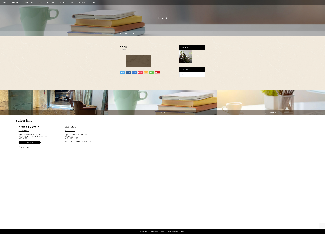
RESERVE (82, 2)
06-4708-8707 (70, 131)
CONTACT (93, 2)
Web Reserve (29, 142)
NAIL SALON (29, 2)
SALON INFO (51, 2)
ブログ (183, 74)
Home (5, 2)
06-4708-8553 (24, 131)
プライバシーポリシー (24, 147)
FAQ (72, 2)
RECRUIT (63, 2)
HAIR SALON (16, 2)
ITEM (40, 2)
